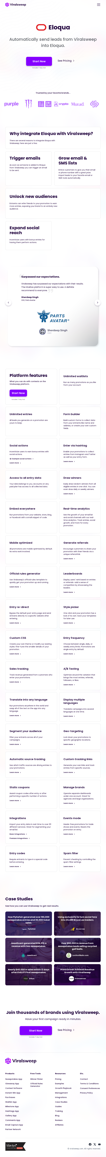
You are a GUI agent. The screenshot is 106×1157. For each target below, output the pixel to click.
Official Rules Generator (36, 1084)
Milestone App (12, 1106)
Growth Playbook (63, 1088)
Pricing (58, 1079)
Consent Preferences (90, 1088)
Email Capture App (14, 1125)
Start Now (39, 61)
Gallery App (11, 1115)
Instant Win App (12, 1093)
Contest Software (13, 1088)
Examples (59, 1083)
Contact (84, 1079)
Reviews (59, 1120)
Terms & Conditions (89, 1083)
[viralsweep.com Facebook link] (90, 1144)
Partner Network (13, 1129)
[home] (15, 5)
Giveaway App (12, 1083)
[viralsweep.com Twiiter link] (94, 1144)
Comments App (12, 1120)
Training (59, 1111)
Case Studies (61, 1102)
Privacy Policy (86, 1093)
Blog (57, 1115)
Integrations (61, 1097)
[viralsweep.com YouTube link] (99, 1144)
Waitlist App (11, 1102)
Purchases (10, 1097)
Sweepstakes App (13, 1079)
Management (61, 1093)
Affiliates (59, 1125)
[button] (98, 5)
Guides (58, 1106)
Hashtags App (12, 1111)
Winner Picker (36, 1079)
